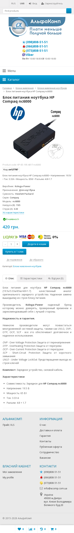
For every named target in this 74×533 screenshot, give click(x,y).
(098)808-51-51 (37, 42)
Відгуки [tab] (57, 278)
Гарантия (45, 435)
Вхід (35, 3)
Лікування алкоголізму (45, 518)
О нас (43, 424)
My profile (8, 477)
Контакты (45, 441)
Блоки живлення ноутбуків (27, 266)
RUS (13, 3)
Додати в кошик (37, 244)
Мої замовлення (12, 472)
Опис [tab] (11, 278)
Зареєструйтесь (54, 3)
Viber (30, 55)
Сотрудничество (49, 452)
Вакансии (45, 457)
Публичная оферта (51, 446)
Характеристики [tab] (32, 278)
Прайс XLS (8, 424)
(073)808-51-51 (37, 50)
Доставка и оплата (51, 430)
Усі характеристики (13, 212)
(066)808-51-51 (37, 46)
